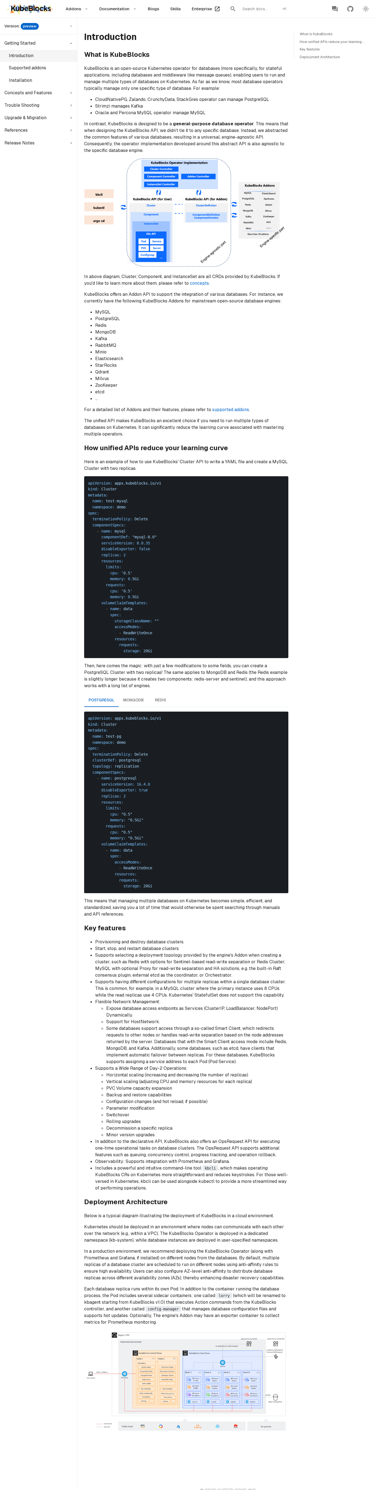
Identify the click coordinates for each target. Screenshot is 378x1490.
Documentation (114, 8)
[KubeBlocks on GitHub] (350, 8)
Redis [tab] (160, 699)
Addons (73, 8)
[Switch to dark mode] (365, 8)
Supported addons (27, 68)
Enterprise (202, 8)
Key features (310, 49)
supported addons (230, 409)
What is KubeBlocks (316, 34)
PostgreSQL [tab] (101, 699)
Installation (20, 80)
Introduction (21, 55)
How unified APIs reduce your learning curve (335, 41)
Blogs (153, 8)
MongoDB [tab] (133, 699)
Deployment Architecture (320, 57)
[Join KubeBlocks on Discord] (334, 8)
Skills (175, 8)
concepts (199, 283)
